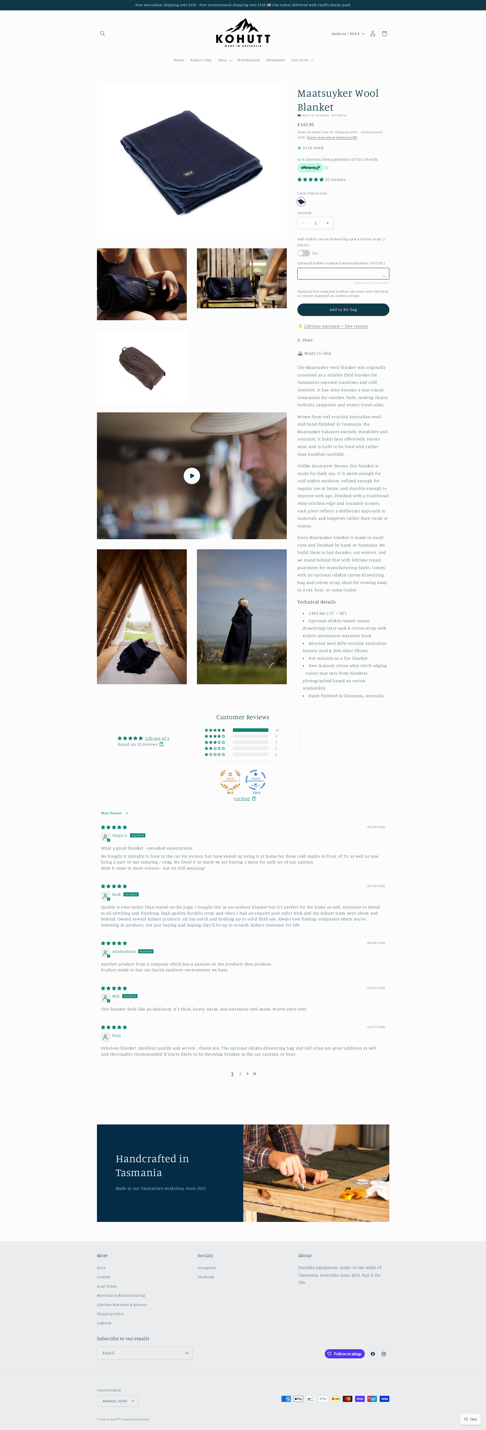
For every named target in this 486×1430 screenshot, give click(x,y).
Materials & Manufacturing (121, 1295)
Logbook (104, 1323)
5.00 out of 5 (157, 738)
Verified (242, 798)
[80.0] (230, 780)
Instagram (207, 1267)
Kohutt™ (113, 1419)
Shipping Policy (110, 1313)
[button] (103, 33)
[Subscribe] (186, 1353)
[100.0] (256, 780)
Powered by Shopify (135, 1419)
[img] (114, 827)
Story (101, 1267)
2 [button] (240, 1073)
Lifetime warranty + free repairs (336, 326)
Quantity (304, 213)
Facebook (206, 1277)
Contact (103, 1277)
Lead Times (107, 1286)
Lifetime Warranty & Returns (122, 1304)
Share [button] (307, 340)
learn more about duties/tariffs (332, 137)
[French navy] (301, 202)
